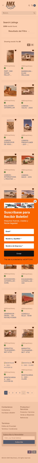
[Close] (35, 201)
